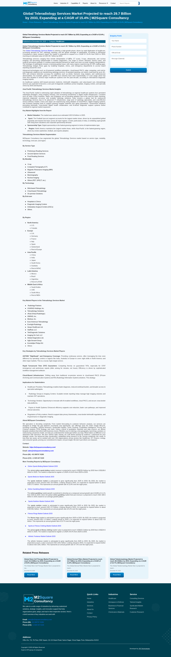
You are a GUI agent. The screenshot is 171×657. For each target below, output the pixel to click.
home (89, 598)
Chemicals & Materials (116, 612)
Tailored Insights (135, 602)
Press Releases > (35, 22)
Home (56, 3)
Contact (113, 3)
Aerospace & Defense (116, 602)
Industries (63, 3)
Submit (128, 70)
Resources (103, 3)
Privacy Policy (92, 617)
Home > (25, 22)
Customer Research (137, 612)
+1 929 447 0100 (38, 625)
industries (90, 602)
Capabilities (75, 3)
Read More (31, 575)
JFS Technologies (144, 648)
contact (89, 613)
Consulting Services (137, 598)
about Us (90, 609)
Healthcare (112, 598)
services (90, 606)
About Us (93, 3)
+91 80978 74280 (37, 622)
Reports (85, 3)
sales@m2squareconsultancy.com (40, 619)
